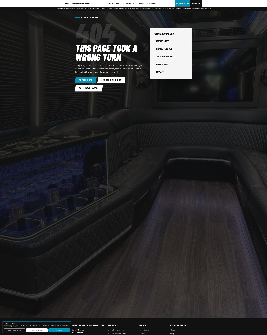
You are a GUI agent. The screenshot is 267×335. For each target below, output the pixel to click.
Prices (128, 3)
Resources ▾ (151, 3)
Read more (208, 8)
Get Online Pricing (182, 3)
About (172, 330)
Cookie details (12, 326)
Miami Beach (144, 330)
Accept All (59, 330)
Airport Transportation (116, 330)
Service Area (162, 64)
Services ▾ (119, 3)
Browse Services (164, 49)
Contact (160, 72)
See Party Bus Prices (166, 56)
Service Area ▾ (138, 3)
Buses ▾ (110, 3)
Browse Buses (162, 41)
